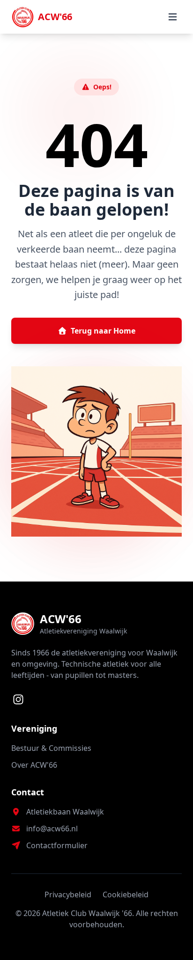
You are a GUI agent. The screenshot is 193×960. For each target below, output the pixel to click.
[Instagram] (18, 699)
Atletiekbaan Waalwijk (65, 812)
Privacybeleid (68, 894)
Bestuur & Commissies (51, 748)
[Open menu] (172, 16)
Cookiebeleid (125, 894)
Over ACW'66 (34, 765)
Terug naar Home (103, 331)
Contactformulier (57, 845)
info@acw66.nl (52, 828)
